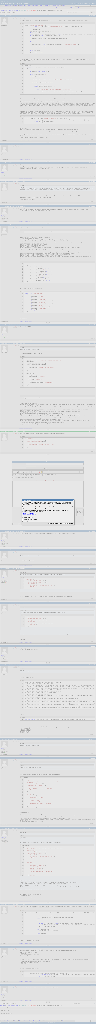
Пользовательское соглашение (29, 513)
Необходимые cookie (28, 517)
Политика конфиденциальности (29, 514)
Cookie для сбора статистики (30, 519)
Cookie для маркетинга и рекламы (31, 521)
